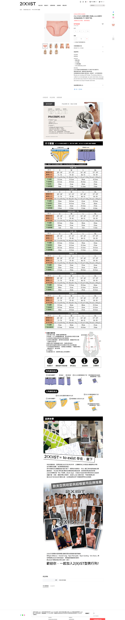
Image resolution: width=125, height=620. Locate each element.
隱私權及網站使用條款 (52, 619)
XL (87, 31)
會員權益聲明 (71, 619)
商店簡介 (50, 617)
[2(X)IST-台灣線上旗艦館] (28, 3)
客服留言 (70, 617)
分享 (76, 89)
